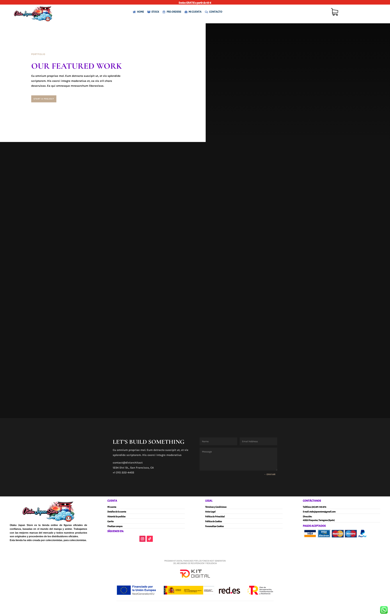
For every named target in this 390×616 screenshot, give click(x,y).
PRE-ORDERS (174, 12)
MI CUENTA (195, 12)
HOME (140, 12)
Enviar (271, 474)
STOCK (155, 12)
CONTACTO (215, 12)
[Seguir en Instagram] (142, 539)
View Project (131, 216)
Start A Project (44, 99)
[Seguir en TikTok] (150, 539)
